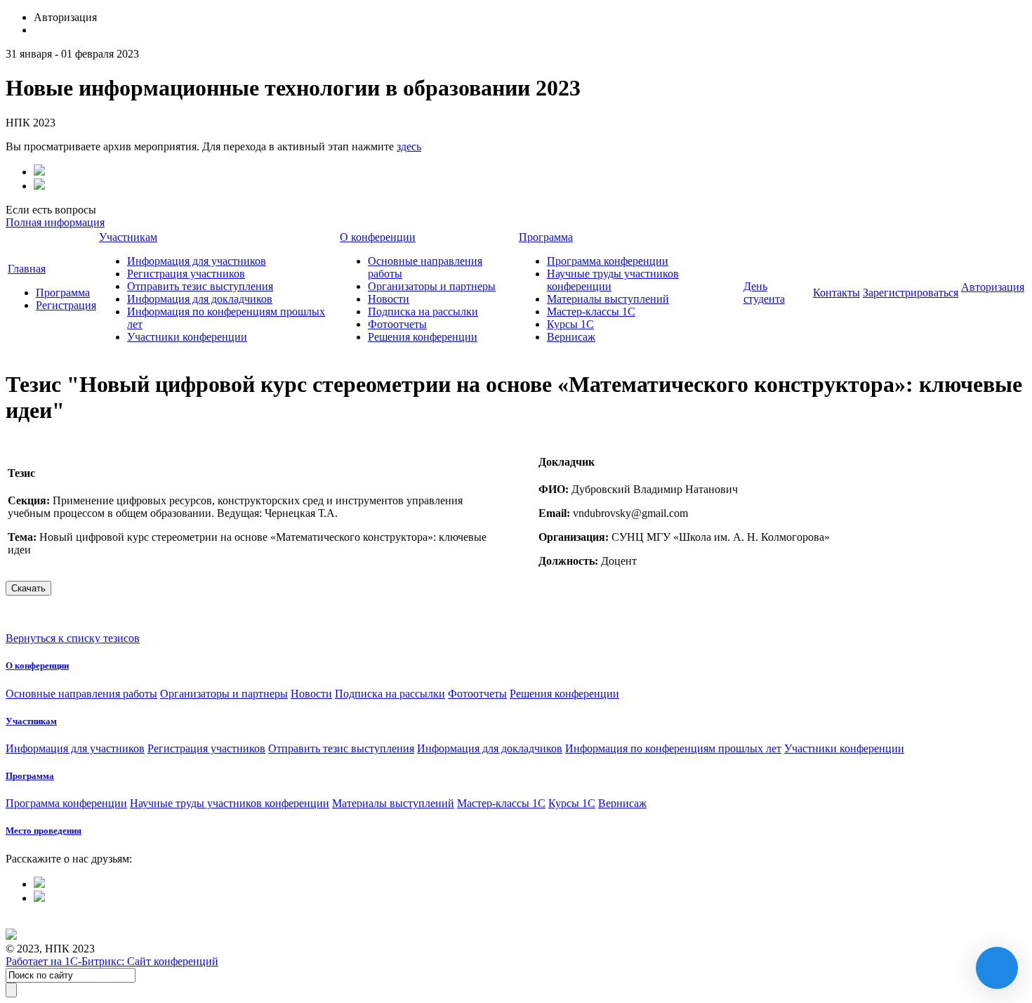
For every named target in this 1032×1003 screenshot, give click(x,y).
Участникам (128, 237)
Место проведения (43, 830)
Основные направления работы (81, 694)
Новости (388, 299)
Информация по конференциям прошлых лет (673, 748)
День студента (764, 292)
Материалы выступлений (608, 299)
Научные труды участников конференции (229, 803)
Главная (27, 269)
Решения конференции (422, 337)
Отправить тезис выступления (200, 286)
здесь (409, 146)
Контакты (836, 293)
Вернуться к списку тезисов (73, 638)
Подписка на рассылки (423, 311)
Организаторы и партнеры (432, 286)
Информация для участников (196, 261)
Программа (63, 293)
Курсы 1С (570, 324)
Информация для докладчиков (199, 299)
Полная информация (55, 222)
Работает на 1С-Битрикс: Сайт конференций (112, 961)
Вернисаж (571, 337)
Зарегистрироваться (910, 293)
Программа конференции (607, 261)
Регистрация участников (186, 274)
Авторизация (992, 287)
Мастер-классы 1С (591, 311)
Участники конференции (187, 337)
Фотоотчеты (397, 324)
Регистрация (66, 305)
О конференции (378, 237)
